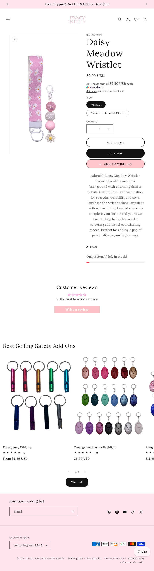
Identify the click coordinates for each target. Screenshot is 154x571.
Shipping (91, 91)
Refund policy (75, 558)
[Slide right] (85, 472)
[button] (8, 19)
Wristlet (96, 104)
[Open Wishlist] (136, 19)
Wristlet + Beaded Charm (107, 113)
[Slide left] (69, 472)
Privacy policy (94, 558)
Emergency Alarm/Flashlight (95, 447)
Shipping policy (136, 558)
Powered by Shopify (53, 558)
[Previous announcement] (7, 4)
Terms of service (115, 558)
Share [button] (94, 246)
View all (77, 482)
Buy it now (115, 153)
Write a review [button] (77, 309)
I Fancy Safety (34, 558)
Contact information (133, 562)
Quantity (91, 121)
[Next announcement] (147, 4)
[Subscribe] (73, 511)
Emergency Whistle (17, 447)
